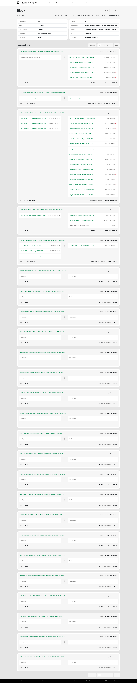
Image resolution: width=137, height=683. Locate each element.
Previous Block (103, 11)
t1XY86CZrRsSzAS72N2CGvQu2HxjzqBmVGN (82, 118)
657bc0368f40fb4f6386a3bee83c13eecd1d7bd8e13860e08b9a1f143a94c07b (42, 113)
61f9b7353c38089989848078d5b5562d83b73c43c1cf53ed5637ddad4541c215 (42, 637)
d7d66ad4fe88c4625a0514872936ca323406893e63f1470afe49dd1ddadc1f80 (42, 352)
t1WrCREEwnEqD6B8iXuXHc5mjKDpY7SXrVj (81, 67)
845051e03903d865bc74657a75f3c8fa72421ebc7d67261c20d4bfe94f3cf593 (42, 616)
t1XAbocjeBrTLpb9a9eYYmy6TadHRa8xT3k (81, 174)
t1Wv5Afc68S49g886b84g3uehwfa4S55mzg (81, 215)
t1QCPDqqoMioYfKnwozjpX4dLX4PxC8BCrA (81, 190)
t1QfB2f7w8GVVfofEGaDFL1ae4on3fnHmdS (81, 144)
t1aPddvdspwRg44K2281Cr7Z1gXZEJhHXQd (81, 128)
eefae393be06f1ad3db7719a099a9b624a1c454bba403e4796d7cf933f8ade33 (42, 596)
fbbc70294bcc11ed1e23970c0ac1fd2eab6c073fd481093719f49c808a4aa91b (41, 454)
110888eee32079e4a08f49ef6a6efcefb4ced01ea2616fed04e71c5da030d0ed (42, 494)
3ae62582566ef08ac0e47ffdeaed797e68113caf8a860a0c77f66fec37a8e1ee (42, 312)
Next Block (115, 11)
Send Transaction (91, 681)
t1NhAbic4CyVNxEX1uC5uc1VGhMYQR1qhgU (81, 169)
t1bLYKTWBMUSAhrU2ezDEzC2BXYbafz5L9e (81, 246)
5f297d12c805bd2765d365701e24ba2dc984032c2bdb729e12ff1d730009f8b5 (42, 555)
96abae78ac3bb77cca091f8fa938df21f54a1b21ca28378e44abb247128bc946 (41, 372)
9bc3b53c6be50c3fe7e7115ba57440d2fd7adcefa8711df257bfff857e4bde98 (42, 535)
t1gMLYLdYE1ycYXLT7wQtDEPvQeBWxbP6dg (81, 57)
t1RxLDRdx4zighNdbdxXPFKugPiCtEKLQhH (81, 62)
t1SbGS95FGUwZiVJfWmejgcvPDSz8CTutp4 (33, 251)
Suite (65, 681)
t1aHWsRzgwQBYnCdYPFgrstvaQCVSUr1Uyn (81, 139)
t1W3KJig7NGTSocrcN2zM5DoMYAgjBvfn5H (33, 256)
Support (76, 681)
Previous (92, 45)
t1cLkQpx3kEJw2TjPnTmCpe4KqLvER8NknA (81, 184)
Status (58, 3)
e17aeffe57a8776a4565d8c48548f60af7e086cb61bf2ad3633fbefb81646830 (42, 657)
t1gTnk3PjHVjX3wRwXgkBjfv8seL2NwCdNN (81, 179)
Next (116, 45)
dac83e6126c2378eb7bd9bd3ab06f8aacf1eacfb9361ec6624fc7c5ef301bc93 (42, 576)
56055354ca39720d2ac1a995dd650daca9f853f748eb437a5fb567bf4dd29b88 (43, 413)
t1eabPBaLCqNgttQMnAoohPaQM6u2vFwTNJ (82, 77)
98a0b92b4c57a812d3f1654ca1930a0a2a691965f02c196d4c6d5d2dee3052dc (42, 240)
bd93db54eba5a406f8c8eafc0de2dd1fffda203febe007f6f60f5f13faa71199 (41, 52)
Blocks (51, 3)
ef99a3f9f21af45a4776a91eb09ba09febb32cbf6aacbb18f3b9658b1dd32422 (42, 291)
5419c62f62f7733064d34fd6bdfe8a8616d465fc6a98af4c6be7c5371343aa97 (42, 332)
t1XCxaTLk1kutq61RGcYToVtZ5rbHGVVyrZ (80, 154)
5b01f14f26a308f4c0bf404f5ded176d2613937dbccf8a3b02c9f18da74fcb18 (41, 210)
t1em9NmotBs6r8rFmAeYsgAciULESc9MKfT (81, 164)
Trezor (54, 681)
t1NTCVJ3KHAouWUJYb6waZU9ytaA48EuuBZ (33, 215)
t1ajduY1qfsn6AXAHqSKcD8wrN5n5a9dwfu (32, 246)
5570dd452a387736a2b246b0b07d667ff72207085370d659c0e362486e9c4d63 (43, 271)
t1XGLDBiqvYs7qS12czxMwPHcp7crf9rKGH (81, 159)
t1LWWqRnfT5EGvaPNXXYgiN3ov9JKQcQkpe (33, 98)
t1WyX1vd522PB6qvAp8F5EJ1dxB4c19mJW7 (81, 195)
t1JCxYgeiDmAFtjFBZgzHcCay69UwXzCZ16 (81, 134)
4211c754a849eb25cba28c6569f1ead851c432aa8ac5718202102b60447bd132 (42, 433)
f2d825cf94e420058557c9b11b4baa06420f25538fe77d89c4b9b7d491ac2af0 (42, 92)
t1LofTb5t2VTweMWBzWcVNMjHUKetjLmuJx (81, 123)
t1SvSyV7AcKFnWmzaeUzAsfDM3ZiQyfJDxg (81, 149)
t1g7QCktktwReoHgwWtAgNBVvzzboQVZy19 (81, 98)
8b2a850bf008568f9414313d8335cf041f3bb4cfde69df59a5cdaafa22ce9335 (42, 515)
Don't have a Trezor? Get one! (111, 681)
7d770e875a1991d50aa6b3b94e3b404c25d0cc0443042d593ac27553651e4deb (43, 393)
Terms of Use (41, 681)
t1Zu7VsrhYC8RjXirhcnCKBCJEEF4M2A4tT (81, 72)
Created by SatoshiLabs (24, 681)
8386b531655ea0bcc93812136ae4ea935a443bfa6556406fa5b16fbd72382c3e (42, 474)
